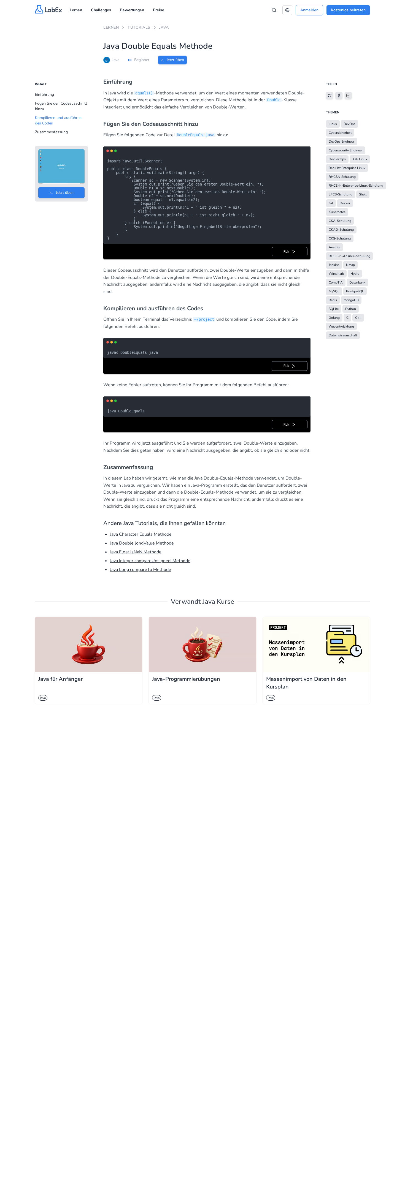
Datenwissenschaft (343, 335)
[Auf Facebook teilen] (338, 95)
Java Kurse (218, 601)
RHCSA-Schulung (342, 177)
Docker (345, 203)
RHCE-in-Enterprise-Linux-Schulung (356, 185)
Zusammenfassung (51, 132)
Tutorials (139, 27)
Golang (334, 317)
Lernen (76, 10)
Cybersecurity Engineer (346, 150)
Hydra (354, 273)
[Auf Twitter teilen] (329, 95)
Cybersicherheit (340, 132)
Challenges (101, 10)
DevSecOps (337, 159)
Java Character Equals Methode (141, 534)
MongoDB (351, 300)
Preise (158, 10)
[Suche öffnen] (274, 10)
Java (164, 27)
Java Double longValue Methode (142, 543)
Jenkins (334, 265)
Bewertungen (132, 10)
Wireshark (336, 273)
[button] (287, 10)
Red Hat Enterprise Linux (347, 168)
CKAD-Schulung (341, 229)
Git (331, 203)
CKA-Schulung (340, 221)
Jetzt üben (175, 59)
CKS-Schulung (340, 238)
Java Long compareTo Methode (140, 570)
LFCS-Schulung (340, 194)
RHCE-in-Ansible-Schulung (349, 256)
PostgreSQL (355, 291)
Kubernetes (337, 212)
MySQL (334, 291)
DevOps (349, 124)
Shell (363, 194)
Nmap (350, 265)
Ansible (334, 247)
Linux (333, 124)
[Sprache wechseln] (287, 10)
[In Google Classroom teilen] (348, 95)
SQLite (334, 309)
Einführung (44, 94)
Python (350, 309)
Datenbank (357, 282)
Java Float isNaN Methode (135, 552)
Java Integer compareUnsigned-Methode (150, 561)
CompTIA (336, 282)
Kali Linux (359, 159)
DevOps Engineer (341, 141)
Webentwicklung (341, 326)
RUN (287, 252)
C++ (358, 317)
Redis (333, 300)
